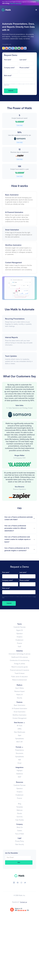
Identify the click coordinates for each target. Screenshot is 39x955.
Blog (19, 804)
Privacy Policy (19, 841)
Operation (19, 633)
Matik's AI (19, 694)
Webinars (19, 810)
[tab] (19, 200)
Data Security (19, 844)
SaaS (19, 646)
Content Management (19, 718)
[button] (36, 10)
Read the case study (15, 3)
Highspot (19, 770)
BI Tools (19, 725)
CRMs (19, 729)
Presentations (19, 750)
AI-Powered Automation (19, 708)
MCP (19, 777)
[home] (6, 10)
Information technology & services (19, 654)
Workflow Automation (19, 715)
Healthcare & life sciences (19, 657)
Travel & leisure (19, 673)
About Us (19, 827)
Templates (19, 807)
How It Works (19, 688)
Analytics (19, 637)
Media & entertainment (19, 680)
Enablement (19, 640)
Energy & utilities (19, 663)
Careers (19, 830)
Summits (19, 817)
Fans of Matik (19, 834)
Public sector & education (19, 676)
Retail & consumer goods (20, 667)
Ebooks (19, 813)
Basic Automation (19, 705)
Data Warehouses (19, 732)
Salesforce (19, 774)
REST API (19, 742)
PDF (19, 760)
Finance (19, 643)
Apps (19, 735)
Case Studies (19, 820)
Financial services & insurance (19, 670)
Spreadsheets (19, 738)
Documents (19, 753)
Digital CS (19, 630)
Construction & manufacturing (19, 660)
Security (19, 698)
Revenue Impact (19, 691)
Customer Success (19, 627)
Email (19, 763)
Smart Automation (19, 712)
